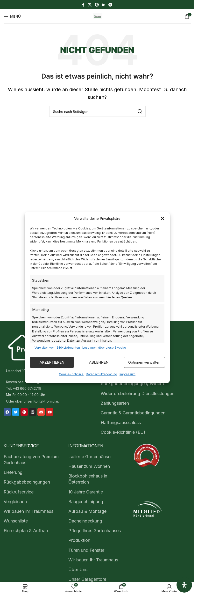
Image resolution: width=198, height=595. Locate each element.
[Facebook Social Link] (83, 4)
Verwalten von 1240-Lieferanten (57, 347)
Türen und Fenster (86, 550)
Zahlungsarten (115, 403)
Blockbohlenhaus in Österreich (87, 479)
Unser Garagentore (87, 579)
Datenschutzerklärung (101, 374)
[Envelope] (41, 412)
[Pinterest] (24, 412)
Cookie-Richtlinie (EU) (123, 432)
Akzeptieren (52, 362)
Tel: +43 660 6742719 (23, 388)
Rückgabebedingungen (27, 482)
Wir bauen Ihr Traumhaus (28, 511)
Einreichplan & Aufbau (26, 530)
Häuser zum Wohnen (89, 466)
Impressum (127, 374)
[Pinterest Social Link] (96, 4)
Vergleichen (15, 501)
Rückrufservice (19, 491)
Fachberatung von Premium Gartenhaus (31, 459)
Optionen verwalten (144, 362)
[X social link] (89, 4)
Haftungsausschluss (121, 422)
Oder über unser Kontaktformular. (32, 401)
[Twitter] (15, 412)
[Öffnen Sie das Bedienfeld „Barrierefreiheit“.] (184, 585)
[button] (162, 218)
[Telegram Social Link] (110, 4)
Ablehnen (98, 362)
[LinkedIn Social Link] (103, 4)
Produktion (79, 540)
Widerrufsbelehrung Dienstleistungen (137, 393)
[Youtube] (49, 412)
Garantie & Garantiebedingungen (133, 412)
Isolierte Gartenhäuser (90, 456)
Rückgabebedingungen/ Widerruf (134, 383)
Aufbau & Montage (87, 511)
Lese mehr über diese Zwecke (104, 347)
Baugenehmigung (85, 501)
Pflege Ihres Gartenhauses (94, 530)
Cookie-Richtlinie (71, 374)
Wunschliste (16, 520)
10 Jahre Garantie (85, 491)
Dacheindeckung (85, 520)
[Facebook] (7, 412)
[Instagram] (32, 412)
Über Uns (77, 569)
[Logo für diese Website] (97, 15)
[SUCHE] (140, 111)
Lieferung (13, 472)
